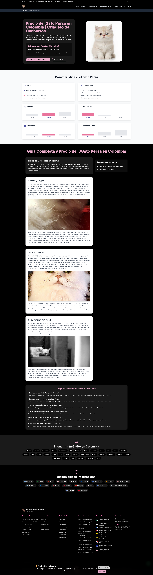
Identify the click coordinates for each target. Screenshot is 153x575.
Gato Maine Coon (63, 527)
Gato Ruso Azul (63, 537)
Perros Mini (43, 519)
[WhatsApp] (127, 1)
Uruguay (70, 490)
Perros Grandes (45, 527)
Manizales (123, 450)
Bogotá (54, 450)
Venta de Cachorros (105, 6)
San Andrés (111, 454)
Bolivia (40, 481)
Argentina (28, 481)
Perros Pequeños (45, 522)
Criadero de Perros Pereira (85, 538)
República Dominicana (119, 486)
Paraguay (79, 486)
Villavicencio (90, 458)
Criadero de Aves (26, 529)
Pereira (67, 454)
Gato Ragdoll (62, 529)
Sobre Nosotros (26, 532)
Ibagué (101, 450)
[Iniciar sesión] (130, 1)
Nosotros (83, 6)
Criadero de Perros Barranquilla (83, 527)
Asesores (122, 6)
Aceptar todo (102, 571)
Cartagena (78, 450)
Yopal (98, 458)
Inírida (108, 450)
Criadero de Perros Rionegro (85, 552)
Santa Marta (56, 458)
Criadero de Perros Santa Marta (84, 541)
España (109, 481)
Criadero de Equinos (27, 524)
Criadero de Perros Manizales (85, 547)
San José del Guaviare (123, 454)
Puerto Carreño (85, 454)
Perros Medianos (45, 524)
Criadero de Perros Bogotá (85, 522)
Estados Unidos (123, 481)
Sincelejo (65, 458)
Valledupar (80, 458)
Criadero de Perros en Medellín (30, 519)
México (55, 486)
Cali (71, 450)
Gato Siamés (62, 522)
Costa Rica (61, 481)
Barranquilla (45, 450)
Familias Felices (92, 6)
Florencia (94, 450)
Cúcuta (86, 450)
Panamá (67, 486)
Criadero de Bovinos (27, 527)
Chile (50, 481)
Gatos (30, 10)
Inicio (77, 6)
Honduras (44, 486)
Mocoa (39, 454)
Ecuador (84, 481)
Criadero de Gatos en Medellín (30, 522)
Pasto (60, 454)
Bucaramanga (62, 450)
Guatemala (30, 486)
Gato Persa (62, 519)
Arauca (29, 450)
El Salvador (96, 481)
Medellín (26, 454)
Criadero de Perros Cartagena (85, 531)
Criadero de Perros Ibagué (85, 544)
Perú (90, 486)
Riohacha (102, 454)
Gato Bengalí (62, 524)
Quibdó (94, 454)
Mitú (33, 454)
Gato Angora (62, 534)
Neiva (54, 454)
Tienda (129, 6)
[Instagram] (124, 1)
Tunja (72, 458)
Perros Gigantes (45, 529)
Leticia (115, 450)
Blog (116, 6)
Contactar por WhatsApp (37, 60)
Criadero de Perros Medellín (85, 519)
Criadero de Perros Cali (84, 524)
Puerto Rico (101, 486)
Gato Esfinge (62, 532)
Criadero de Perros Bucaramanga (83, 534)
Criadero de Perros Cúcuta (85, 549)
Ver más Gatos (59, 60)
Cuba (73, 481)
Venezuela (82, 490)
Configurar (101, 564)
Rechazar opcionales (104, 567)
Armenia (36, 450)
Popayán (75, 454)
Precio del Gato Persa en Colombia (111, 166)
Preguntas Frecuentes (106, 169)
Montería (47, 454)
